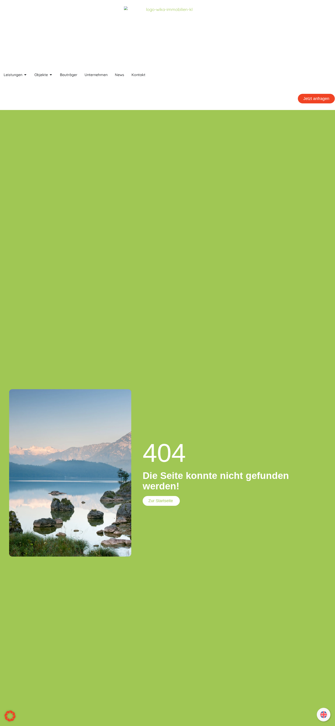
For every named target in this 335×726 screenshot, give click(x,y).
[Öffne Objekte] (51, 74)
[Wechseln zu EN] (323, 714)
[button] (331, 83)
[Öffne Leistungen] (25, 74)
